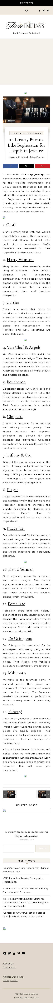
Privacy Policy (10, 980)
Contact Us (26, 3)
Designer (16, 133)
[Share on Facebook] (10, 166)
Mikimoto (17, 673)
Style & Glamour (32, 133)
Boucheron (16, 382)
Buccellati (16, 528)
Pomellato (16, 604)
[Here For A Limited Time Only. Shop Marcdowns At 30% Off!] (4, 929)
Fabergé (15, 711)
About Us (8, 963)
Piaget (12, 489)
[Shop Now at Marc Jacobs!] (25, 93)
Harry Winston (20, 259)
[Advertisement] (26, 59)
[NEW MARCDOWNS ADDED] (25, 340)
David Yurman (21, 569)
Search (42, 848)
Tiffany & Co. (19, 455)
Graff (11, 225)
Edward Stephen (37, 157)
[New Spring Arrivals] (4, 217)
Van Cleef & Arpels (23, 347)
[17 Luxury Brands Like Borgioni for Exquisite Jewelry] (9, 794)
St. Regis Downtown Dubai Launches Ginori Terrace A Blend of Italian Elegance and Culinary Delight (25, 902)
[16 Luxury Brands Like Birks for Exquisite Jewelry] (43, 794)
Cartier (12, 302)
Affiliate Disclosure (13, 976)
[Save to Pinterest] (42, 166)
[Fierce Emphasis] (26, 26)
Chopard (15, 416)
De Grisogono (20, 638)
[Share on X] (26, 166)
